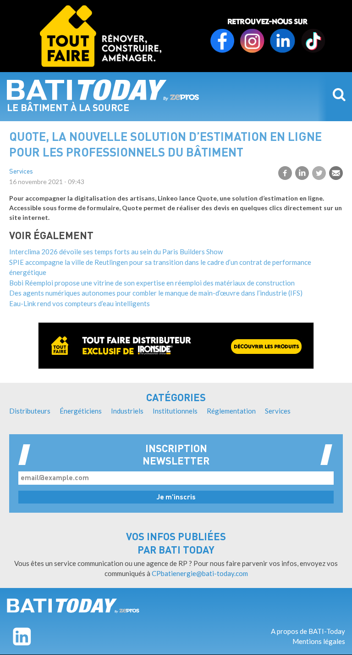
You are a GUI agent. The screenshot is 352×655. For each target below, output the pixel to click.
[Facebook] (285, 173)
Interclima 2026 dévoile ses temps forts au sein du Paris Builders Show (116, 251)
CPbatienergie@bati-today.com (200, 573)
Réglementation (231, 411)
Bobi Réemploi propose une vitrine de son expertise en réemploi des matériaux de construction (152, 283)
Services (21, 172)
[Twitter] (319, 173)
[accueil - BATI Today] (103, 90)
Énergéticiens (81, 411)
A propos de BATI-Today (308, 631)
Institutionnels (175, 411)
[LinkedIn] (302, 173)
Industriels (127, 411)
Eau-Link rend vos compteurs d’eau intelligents (79, 303)
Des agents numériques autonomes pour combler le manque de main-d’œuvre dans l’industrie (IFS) (155, 293)
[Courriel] (336, 173)
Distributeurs (29, 411)
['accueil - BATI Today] (73, 606)
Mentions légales (318, 641)
